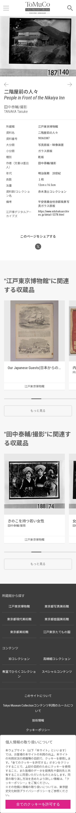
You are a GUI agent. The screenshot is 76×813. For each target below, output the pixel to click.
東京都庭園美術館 (57, 619)
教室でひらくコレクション (19, 674)
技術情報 (38, 720)
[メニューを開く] (6, 8)
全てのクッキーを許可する (38, 804)
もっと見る (38, 411)
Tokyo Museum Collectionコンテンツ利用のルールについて (38, 708)
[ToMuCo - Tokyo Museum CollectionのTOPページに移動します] (37, 8)
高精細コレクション (57, 659)
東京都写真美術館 (57, 606)
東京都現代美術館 (19, 619)
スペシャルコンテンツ (57, 672)
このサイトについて (38, 696)
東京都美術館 (19, 632)
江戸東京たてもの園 (56, 632)
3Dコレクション (19, 659)
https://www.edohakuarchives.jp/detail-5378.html (53, 213)
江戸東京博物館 (19, 606)
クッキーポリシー (38, 730)
